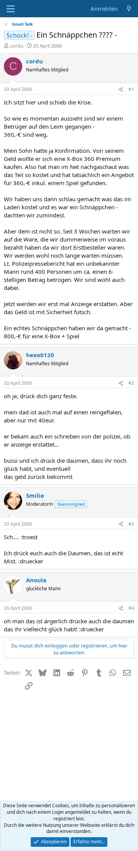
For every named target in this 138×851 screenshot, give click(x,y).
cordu (16, 45)
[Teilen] (121, 89)
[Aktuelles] (129, 9)
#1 (131, 89)
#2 (131, 383)
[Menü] (11, 9)
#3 (131, 524)
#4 (131, 608)
